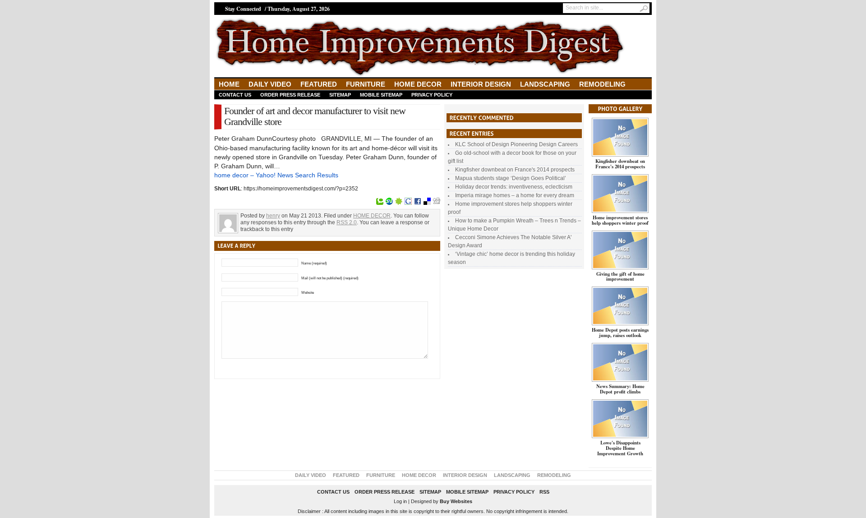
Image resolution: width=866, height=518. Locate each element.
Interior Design (481, 84)
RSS (544, 492)
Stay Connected (243, 9)
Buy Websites (456, 501)
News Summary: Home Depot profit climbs (620, 389)
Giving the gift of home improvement (620, 276)
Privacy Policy (431, 94)
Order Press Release (290, 94)
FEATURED (318, 84)
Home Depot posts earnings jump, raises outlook (620, 332)
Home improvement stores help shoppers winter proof (620, 220)
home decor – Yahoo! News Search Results (276, 175)
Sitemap (340, 94)
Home (229, 84)
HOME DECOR (418, 84)
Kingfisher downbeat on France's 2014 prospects (515, 169)
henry (273, 215)
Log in (400, 501)
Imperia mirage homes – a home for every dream (514, 195)
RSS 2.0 (346, 222)
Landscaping (545, 84)
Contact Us (235, 94)
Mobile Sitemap (381, 94)
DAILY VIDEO (270, 84)
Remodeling (602, 84)
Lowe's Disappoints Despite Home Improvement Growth (620, 448)
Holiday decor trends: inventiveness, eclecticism (513, 187)
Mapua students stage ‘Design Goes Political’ (510, 178)
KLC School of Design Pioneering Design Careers (516, 144)
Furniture (365, 84)
